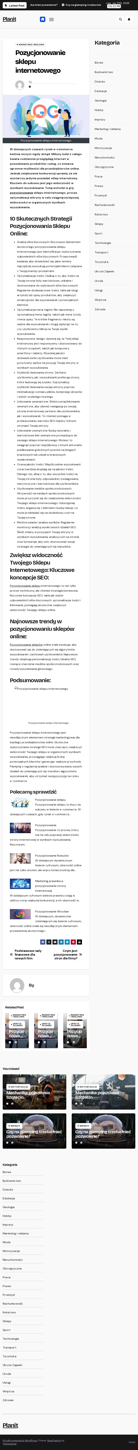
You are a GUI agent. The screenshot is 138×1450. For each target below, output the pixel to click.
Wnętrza (100, 300)
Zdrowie (100, 309)
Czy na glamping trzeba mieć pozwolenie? (34, 1134)
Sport (98, 233)
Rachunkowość (105, 205)
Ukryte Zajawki (17, 1024)
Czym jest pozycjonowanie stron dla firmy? (65, 954)
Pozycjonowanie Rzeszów (52, 856)
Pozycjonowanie (45, 825)
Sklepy (99, 224)
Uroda (99, 281)
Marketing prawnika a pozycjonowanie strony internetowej (50, 886)
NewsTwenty (54, 1440)
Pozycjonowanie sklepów (26, 645)
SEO (52, 421)
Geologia (101, 100)
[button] (120, 19)
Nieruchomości (105, 157)
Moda (98, 138)
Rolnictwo (101, 214)
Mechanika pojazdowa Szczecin (28, 1095)
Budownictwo (104, 72)
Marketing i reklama (31, 44)
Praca (98, 176)
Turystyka (101, 262)
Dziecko (100, 81)
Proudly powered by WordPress (20, 1440)
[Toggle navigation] (51, 19)
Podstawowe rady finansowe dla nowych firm (28, 954)
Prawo (99, 186)
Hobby (99, 110)
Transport (101, 252)
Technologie (103, 243)
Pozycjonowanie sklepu (25, 586)
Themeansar (10, 1443)
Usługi (99, 290)
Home (132, 1442)
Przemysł (101, 195)
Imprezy (100, 119)
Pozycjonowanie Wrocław (52, 911)
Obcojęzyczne (104, 167)
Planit (9, 19)
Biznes (99, 62)
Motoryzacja (103, 148)
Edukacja (101, 91)
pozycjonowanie (21, 193)
